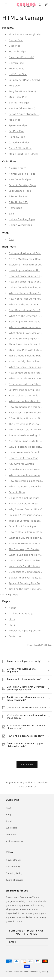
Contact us (15, 636)
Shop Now (27, 764)
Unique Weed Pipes (20, 225)
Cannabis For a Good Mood (24, 469)
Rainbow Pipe (17, 137)
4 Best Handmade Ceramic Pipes (28, 452)
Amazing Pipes (17, 168)
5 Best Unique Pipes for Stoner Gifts (30, 418)
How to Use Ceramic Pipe (23, 458)
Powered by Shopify (40, 971)
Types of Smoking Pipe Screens (27, 583)
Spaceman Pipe (18, 125)
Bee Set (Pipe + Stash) (22, 108)
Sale (11, 213)
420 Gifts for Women (21, 464)
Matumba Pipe (17, 51)
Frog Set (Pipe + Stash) (22, 91)
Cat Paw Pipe (16, 131)
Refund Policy (13, 866)
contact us (30, 786)
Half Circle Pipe (18, 74)
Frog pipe (14, 85)
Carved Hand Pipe (19, 142)
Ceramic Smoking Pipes (22, 185)
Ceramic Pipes (17, 492)
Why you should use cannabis (27, 475)
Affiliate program (15, 841)
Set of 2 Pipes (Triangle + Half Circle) (30, 114)
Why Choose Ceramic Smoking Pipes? (31, 429)
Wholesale (11, 827)
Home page (15, 208)
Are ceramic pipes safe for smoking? (30, 441)
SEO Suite (48, 645)
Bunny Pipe (16, 40)
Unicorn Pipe (16, 63)
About (12, 608)
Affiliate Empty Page (21, 613)
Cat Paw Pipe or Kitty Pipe (24, 390)
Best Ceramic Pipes (20, 179)
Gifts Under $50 (18, 202)
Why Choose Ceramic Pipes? (25, 509)
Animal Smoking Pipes (22, 174)
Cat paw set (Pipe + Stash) (24, 80)
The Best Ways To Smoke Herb (27, 549)
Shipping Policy (14, 873)
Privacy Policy (13, 860)
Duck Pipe (14, 46)
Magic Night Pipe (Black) (23, 154)
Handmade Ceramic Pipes (24, 503)
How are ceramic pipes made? (26, 481)
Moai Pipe (14, 120)
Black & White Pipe (20, 148)
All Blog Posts (10, 594)
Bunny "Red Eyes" (20, 102)
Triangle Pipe (16, 68)
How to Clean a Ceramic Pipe (25, 532)
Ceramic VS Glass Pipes (22, 526)
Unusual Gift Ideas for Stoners (27, 560)
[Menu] (6, 5)
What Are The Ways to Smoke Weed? (31, 304)
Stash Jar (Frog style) (21, 57)
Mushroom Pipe (18, 97)
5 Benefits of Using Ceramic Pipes (29, 572)
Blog (11, 239)
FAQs (12, 625)
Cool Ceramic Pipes (20, 191)
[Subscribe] (44, 941)
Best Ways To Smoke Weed (25, 412)
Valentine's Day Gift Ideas (24, 566)
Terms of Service (14, 880)
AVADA (40, 645)
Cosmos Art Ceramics (22, 971)
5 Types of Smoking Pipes (24, 498)
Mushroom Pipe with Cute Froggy (29, 350)
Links (12, 619)
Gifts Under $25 (18, 196)
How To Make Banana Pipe (24, 543)
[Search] (40, 5)
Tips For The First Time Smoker (27, 589)
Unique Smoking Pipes (22, 219)
